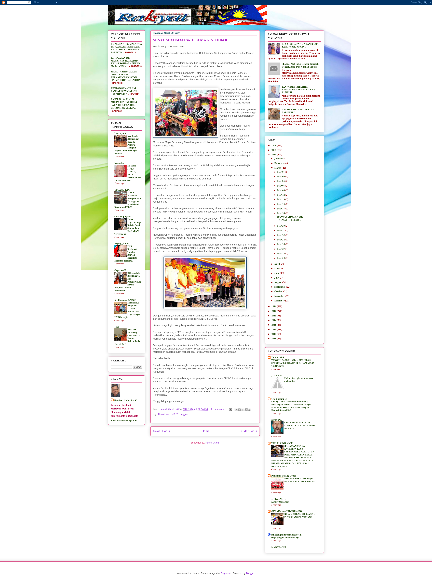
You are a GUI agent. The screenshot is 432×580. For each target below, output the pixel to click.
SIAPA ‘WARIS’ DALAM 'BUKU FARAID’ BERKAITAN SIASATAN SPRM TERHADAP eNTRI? (125, 76)
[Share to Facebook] (246, 409)
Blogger (250, 573)
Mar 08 (281, 190)
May (276, 268)
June (277, 273)
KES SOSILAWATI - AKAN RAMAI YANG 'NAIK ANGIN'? (300, 45)
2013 (274, 315)
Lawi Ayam (120, 133)
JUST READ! (278, 375)
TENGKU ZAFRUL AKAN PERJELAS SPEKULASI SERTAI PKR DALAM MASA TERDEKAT (292, 363)
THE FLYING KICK (282, 443)
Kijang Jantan (121, 243)
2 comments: (218, 409)
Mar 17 (281, 208)
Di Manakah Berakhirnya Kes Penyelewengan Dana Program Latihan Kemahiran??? (127, 281)
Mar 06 (281, 185)
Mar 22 (281, 235)
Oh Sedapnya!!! (122, 216)
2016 (274, 329)
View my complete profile (124, 420)
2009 (274, 150)
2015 (274, 324)
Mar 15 (281, 204)
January (279, 158)
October (278, 291)
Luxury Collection (280, 501)
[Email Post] (229, 409)
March (278, 168)
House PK (276, 419)
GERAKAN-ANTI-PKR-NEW (286, 511)
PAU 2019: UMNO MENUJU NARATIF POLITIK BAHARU (299, 480)
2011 (274, 306)
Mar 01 (281, 172)
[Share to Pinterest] (249, 409)
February (279, 163)
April (277, 264)
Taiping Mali (278, 357)
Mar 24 (281, 239)
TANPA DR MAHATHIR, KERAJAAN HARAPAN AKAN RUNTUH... (298, 89)
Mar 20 (281, 225)
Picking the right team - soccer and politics (298, 379)
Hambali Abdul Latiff (125, 400)
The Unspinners (279, 399)
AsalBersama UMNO (125, 300)
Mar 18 (281, 213)
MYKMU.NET (278, 547)
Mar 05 (281, 181)
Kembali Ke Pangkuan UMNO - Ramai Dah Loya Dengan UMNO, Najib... (127, 310)
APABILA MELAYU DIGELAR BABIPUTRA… (298, 111)
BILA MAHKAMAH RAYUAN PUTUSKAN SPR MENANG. (299, 515)
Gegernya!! (120, 270)
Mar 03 (281, 176)
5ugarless (226, 573)
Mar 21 (281, 230)
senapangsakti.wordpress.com (286, 534)
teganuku (119, 163)
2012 (274, 311)
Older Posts (249, 431)
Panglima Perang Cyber (283, 475)
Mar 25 (281, 244)
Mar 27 (281, 249)
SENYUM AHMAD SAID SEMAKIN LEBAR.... (192, 40)
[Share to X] (242, 409)
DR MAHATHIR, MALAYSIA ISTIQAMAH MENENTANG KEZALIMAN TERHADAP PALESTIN (126, 48)
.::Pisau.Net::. (278, 499)
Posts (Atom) (213, 442)
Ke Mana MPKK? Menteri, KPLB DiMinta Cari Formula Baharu (127, 173)
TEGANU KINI (122, 189)
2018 (274, 338)
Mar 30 (281, 258)
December (279, 300)
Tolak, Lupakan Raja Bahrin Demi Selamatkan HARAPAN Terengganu (127, 226)
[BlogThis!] (239, 409)
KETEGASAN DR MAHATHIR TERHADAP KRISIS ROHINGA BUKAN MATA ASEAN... (125, 62)
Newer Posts (161, 431)
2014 (274, 320)
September (280, 286)
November (279, 296)
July (276, 277)
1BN (116, 326)
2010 (274, 154)
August (278, 282)
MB (173, 414)
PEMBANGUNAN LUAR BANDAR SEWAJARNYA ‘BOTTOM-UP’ (124, 91)
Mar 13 (281, 199)
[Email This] (236, 409)
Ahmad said (164, 414)
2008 (274, 145)
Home (206, 431)
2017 (274, 334)
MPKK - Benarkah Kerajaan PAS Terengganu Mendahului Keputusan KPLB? (127, 200)
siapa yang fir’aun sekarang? (285, 537)
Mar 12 (281, 194)
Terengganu (182, 414)
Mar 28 (281, 253)
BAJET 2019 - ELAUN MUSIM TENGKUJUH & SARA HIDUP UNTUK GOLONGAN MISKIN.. (124, 103)
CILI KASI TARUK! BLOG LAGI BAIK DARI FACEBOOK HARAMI (299, 425)
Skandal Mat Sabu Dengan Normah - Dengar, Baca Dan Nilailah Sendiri (301, 65)
